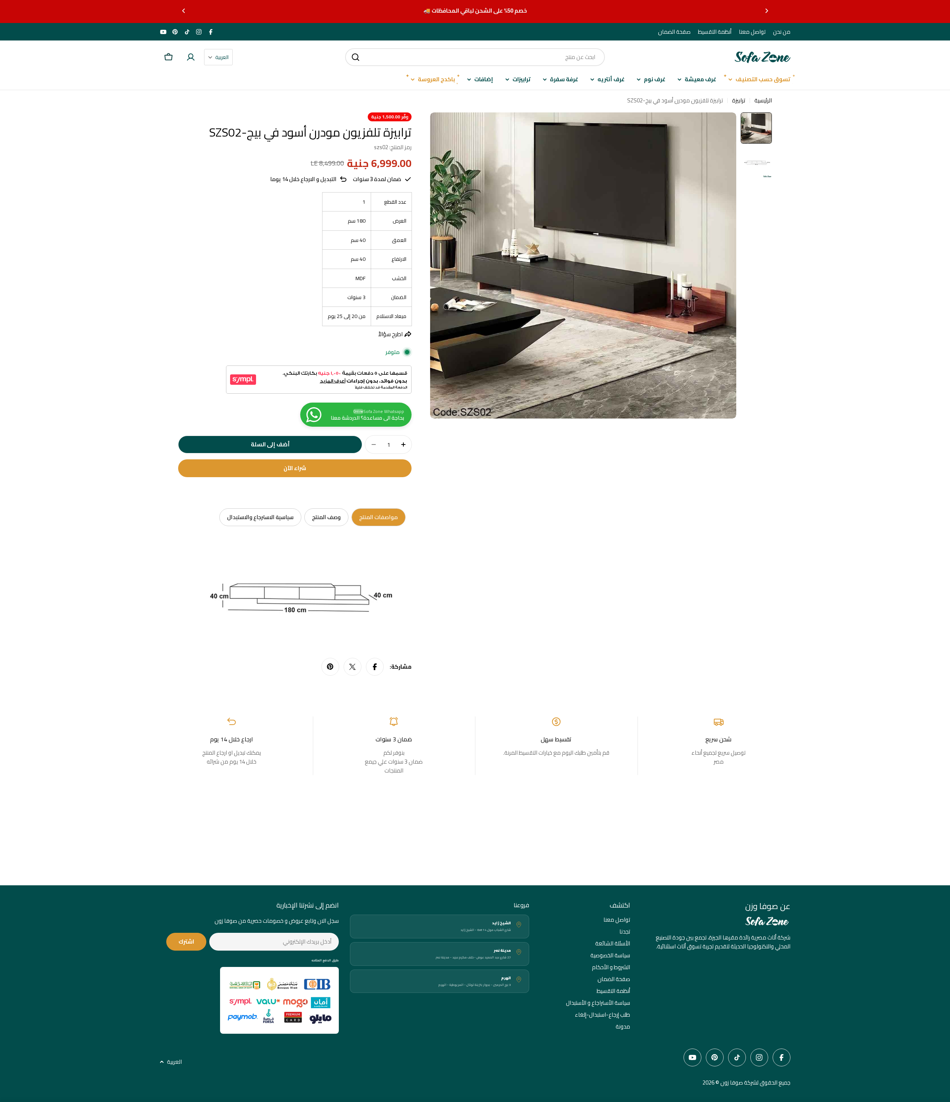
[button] (766, 10)
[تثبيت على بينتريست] (330, 667)
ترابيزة (738, 100)
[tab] (378, 517)
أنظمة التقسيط (714, 31)
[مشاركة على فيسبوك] (375, 667)
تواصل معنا (752, 31)
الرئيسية (763, 100)
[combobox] (475, 57)
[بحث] (355, 57)
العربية (174, 1061)
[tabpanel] (295, 593)
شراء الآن (295, 468)
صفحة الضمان (674, 31)
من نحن (781, 31)
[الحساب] (190, 57)
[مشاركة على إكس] (352, 667)
